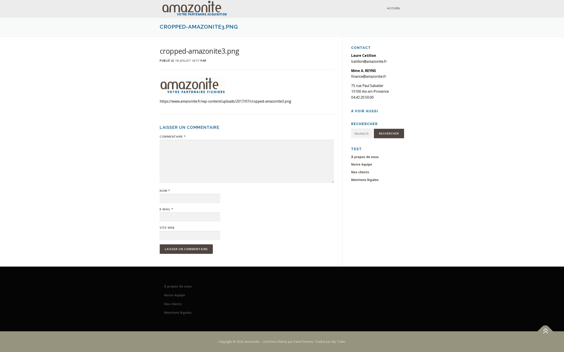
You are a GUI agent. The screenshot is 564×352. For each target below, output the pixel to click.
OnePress (270, 341)
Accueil (394, 8)
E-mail (166, 209)
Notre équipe (361, 164)
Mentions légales (365, 180)
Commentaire (173, 136)
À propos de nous (365, 157)
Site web (167, 228)
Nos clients (360, 172)
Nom (165, 191)
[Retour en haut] (545, 331)
